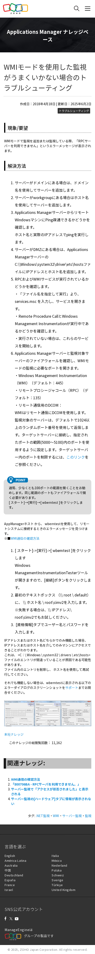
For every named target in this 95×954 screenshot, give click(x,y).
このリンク (75, 457)
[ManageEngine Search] (76, 8)
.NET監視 (43, 815)
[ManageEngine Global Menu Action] (87, 8)
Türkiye (57, 885)
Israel (9, 889)
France (10, 885)
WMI (56, 815)
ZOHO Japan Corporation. (39, 949)
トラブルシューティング (74, 111)
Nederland (59, 865)
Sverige (57, 880)
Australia (11, 865)
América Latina (15, 860)
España (10, 880)
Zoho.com (15, 8)
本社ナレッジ (14, 734)
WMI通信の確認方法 (25, 538)
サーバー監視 (72, 815)
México (57, 860)
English (10, 855)
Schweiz (58, 875)
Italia (55, 855)
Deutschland (14, 875)
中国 (8, 870)
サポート (71, 687)
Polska (57, 870)
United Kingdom (63, 889)
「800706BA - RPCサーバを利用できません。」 (46, 784)
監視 (88, 815)
